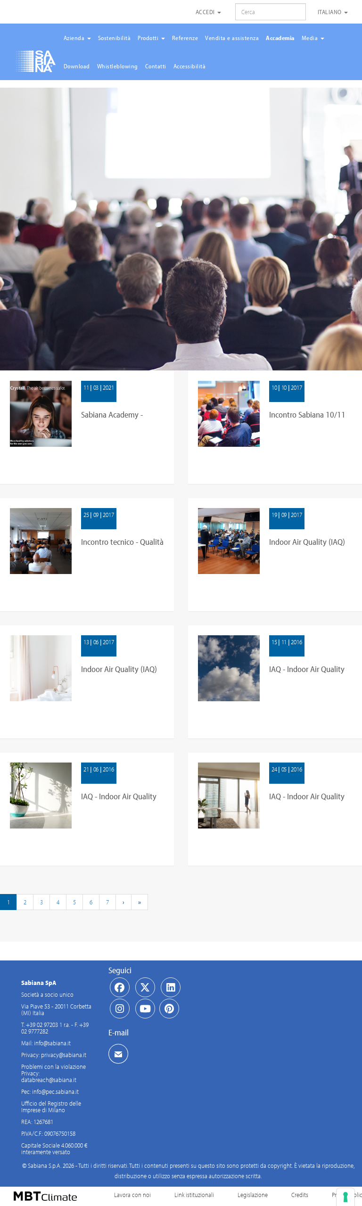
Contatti (155, 66)
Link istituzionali (194, 1194)
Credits (299, 1194)
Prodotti (149, 37)
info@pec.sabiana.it (55, 1091)
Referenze (185, 37)
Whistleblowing (117, 66)
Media (311, 37)
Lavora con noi (132, 1194)
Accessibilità (189, 66)
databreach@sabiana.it (48, 1079)
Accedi (206, 12)
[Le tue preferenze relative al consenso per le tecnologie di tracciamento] (345, 1197)
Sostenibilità (114, 37)
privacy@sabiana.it (63, 1054)
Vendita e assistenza (232, 37)
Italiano (331, 12)
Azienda (75, 37)
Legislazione (253, 1194)
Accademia (280, 37)
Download (77, 66)
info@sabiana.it (52, 1043)
